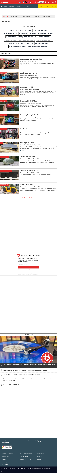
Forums (41, 6)
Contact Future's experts (26, 453)
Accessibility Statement (25, 459)
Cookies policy (5, 456)
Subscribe (42, 2)
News (5, 6)
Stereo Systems (3, 73)
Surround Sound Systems (6, 170)
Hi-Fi (24, 6)
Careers (39, 459)
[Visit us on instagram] (28, 2)
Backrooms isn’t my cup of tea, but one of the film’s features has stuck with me (25, 370)
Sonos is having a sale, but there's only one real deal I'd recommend (22, 374)
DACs (1, 143)
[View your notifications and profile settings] (48, 2)
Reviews (11, 6)
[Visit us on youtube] (30, 2)
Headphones (3, 87)
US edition (33, 469)
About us (39, 456)
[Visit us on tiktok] (35, 2)
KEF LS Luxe (14, 16)
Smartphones (3, 101)
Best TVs (37, 16)
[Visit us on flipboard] (33, 2)
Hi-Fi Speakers (3, 129)
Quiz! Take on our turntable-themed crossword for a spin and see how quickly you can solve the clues (29, 365)
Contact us (4, 459)
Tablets (2, 59)
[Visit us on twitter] (26, 2)
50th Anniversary (26, 16)
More (28, 6)
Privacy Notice (33, 270)
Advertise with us (24, 456)
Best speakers (46, 16)
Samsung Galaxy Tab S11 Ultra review (13, 384)
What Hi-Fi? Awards (50, 6)
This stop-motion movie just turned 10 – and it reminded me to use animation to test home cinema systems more (28, 379)
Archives (36, 198)
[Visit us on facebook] (23, 2)
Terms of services (32, 269)
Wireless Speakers (4, 156)
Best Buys (18, 6)
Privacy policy (40, 453)
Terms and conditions (7, 453)
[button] (53, 2)
